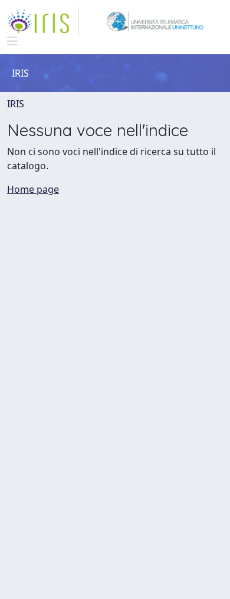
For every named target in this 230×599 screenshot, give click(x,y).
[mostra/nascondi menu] (12, 41)
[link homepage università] (154, 21)
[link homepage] (43, 21)
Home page (33, 189)
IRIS (15, 103)
